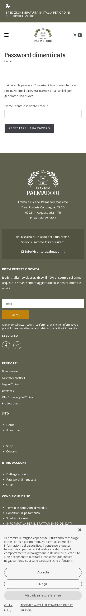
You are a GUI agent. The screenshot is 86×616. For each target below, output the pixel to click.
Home (10, 425)
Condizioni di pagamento (23, 513)
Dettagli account (17, 474)
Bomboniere (10, 371)
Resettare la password (29, 128)
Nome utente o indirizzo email (26, 105)
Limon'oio (8, 390)
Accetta (43, 572)
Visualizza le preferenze (43, 595)
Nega (43, 584)
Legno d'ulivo (10, 384)
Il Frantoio (13, 430)
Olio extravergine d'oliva (17, 397)
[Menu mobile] (6, 35)
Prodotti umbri (11, 403)
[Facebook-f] (6, 345)
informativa (69, 324)
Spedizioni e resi (17, 518)
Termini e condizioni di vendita (26, 508)
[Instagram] (17, 345)
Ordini (10, 485)
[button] (80, 530)
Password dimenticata (21, 479)
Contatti (11, 451)
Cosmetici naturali (13, 377)
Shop (9, 446)
